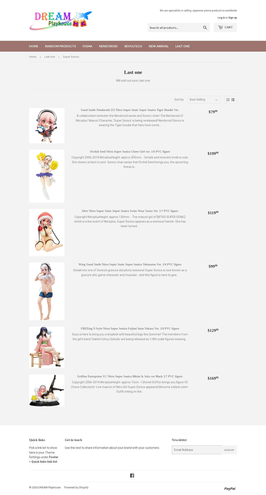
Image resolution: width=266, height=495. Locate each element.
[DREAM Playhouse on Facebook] (132, 476)
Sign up (232, 17)
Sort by (179, 99)
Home (33, 46)
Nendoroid (108, 46)
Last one (182, 46)
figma (87, 46)
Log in (221, 17)
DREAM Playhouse (49, 487)
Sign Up (229, 449)
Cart (228, 27)
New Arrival (159, 46)
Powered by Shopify (76, 487)
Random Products (60, 46)
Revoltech (133, 46)
